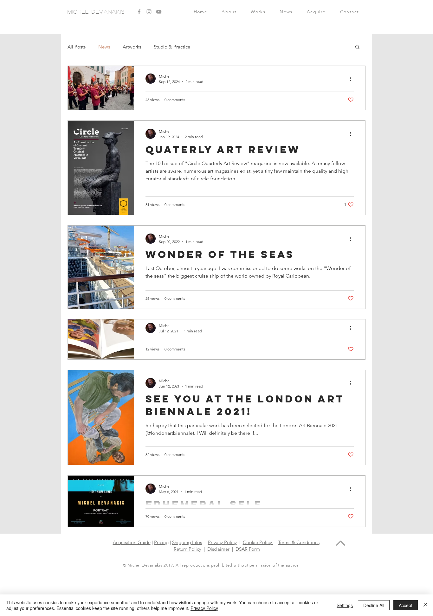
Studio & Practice (172, 47)
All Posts (77, 47)
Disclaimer (218, 549)
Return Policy (187, 549)
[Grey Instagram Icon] (149, 12)
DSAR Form (248, 549)
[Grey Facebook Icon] (139, 12)
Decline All (373, 605)
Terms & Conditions (299, 542)
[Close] (425, 605)
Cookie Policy (258, 542)
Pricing (161, 542)
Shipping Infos (187, 542)
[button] (316, 12)
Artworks (132, 47)
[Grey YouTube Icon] (159, 12)
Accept (405, 605)
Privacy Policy (222, 542)
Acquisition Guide (132, 542)
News (104, 47)
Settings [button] (345, 605)
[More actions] (353, 78)
